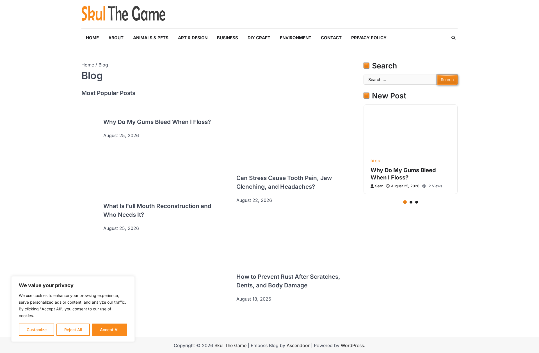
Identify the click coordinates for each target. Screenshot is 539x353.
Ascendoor (298, 345)
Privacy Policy (369, 37)
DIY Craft (259, 37)
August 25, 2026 (405, 186)
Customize (37, 329)
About (116, 37)
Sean (379, 186)
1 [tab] (405, 202)
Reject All (73, 329)
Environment (295, 37)
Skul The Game (230, 345)
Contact (331, 37)
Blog (375, 161)
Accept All (110, 329)
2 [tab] (411, 201)
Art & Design (192, 37)
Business (227, 37)
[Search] (453, 38)
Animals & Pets (150, 37)
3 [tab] (416, 201)
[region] (73, 309)
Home (92, 37)
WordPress (352, 345)
